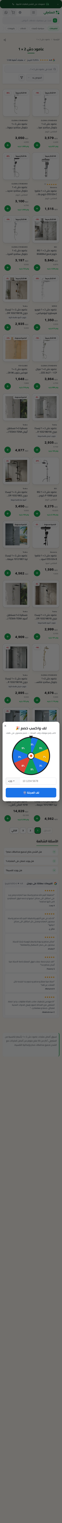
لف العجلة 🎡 (31, 792)
